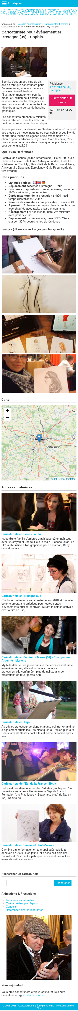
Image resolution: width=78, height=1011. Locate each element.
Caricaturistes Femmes (56, 24)
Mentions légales (65, 1005)
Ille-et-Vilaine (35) (60, 86)
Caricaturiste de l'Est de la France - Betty (29, 783)
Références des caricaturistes (24, 909)
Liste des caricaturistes (29, 24)
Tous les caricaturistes (20, 900)
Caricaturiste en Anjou (16, 722)
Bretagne (55, 90)
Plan (39, 1008)
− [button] (7, 417)
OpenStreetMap (67, 478)
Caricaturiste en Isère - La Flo (21, 534)
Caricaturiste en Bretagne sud (21, 595)
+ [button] (7, 410)
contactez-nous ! (33, 995)
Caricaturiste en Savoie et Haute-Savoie (28, 845)
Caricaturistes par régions (22, 903)
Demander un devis (62, 100)
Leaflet (53, 478)
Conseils (11, 906)
